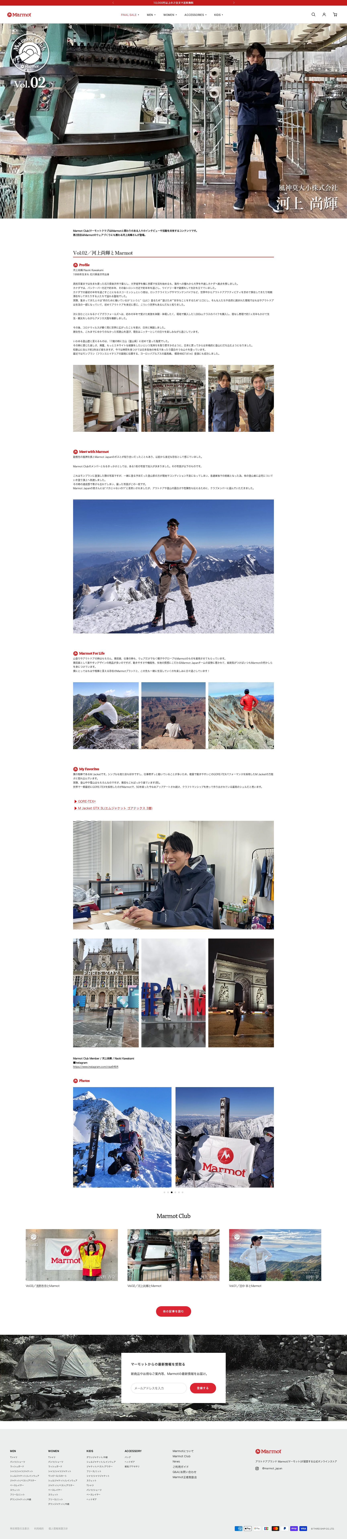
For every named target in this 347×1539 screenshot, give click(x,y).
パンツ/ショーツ (17, 1462)
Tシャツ (13, 1457)
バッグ (128, 1457)
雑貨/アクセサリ (132, 1466)
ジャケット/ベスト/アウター (23, 1481)
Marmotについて (183, 1451)
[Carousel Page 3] (171, 1192)
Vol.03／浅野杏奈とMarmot (42, 1286)
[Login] (324, 15)
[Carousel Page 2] (168, 1192)
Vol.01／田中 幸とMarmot (245, 1286)
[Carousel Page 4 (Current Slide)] (175, 1192)
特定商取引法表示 (19, 1528)
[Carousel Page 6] (182, 1192)
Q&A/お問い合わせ (185, 1472)
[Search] (313, 15)
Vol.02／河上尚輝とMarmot (144, 1286)
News (176, 1461)
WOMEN (168, 15)
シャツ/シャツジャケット (21, 1471)
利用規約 (39, 1528)
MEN (150, 15)
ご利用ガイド (181, 1466)
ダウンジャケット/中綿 (20, 1499)
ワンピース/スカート (57, 1476)
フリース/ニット (17, 1495)
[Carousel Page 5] (179, 1192)
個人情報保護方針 (58, 1528)
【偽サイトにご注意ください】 (174, 3)
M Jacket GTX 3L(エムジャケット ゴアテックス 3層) (113, 808)
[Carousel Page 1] (164, 1192)
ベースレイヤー (17, 1485)
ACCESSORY (133, 1451)
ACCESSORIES (194, 15)
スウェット (15, 1490)
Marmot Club (182, 1456)
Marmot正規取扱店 (185, 1477)
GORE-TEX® (85, 801)
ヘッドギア (92, 1499)
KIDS (217, 15)
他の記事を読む (173, 1311)
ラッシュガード (17, 1466)
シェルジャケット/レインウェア (24, 1476)
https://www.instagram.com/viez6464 (95, 1066)
